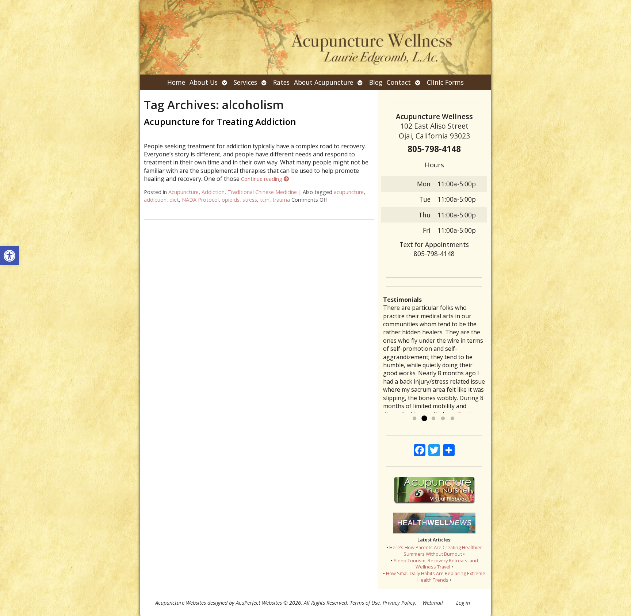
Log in (463, 602)
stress (249, 199)
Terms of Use (365, 602)
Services (245, 82)
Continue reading (262, 178)
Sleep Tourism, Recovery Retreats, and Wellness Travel (436, 563)
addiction (155, 199)
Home (176, 82)
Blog (375, 82)
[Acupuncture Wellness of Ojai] (315, 37)
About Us (204, 82)
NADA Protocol (200, 199)
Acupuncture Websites (180, 602)
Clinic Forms (445, 82)
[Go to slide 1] (414, 418)
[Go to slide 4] (443, 418)
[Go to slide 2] (424, 418)
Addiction (213, 192)
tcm (264, 199)
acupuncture (349, 192)
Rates (281, 82)
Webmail (432, 602)
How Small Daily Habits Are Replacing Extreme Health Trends (435, 576)
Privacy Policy (399, 602)
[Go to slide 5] (452, 418)
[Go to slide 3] (433, 418)
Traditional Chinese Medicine (262, 192)
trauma (281, 199)
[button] (9, 255)
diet (174, 199)
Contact (399, 82)
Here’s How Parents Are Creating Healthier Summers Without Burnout (435, 550)
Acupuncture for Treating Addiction (220, 121)
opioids (231, 199)
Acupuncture (183, 192)
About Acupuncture (323, 82)
